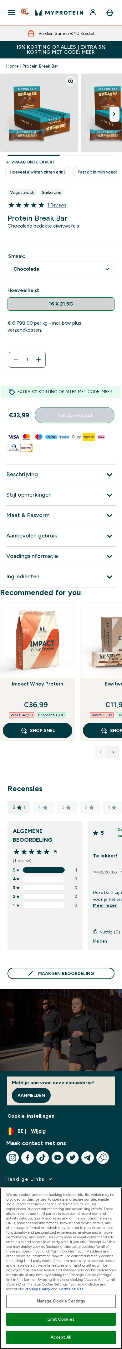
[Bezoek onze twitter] (72, 1157)
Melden (100, 941)
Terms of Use (71, 1289)
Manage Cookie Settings (61, 1301)
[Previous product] (100, 752)
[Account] (93, 12)
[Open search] (25, 12)
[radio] (61, 304)
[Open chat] (102, 1157)
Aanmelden (31, 1095)
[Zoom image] (71, 81)
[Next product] (113, 752)
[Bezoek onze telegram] (87, 1157)
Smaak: (16, 256)
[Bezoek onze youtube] (57, 1157)
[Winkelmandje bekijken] (109, 12)
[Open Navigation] (12, 12)
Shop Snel (42, 730)
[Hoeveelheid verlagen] (16, 359)
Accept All (61, 1337)
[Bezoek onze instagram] (12, 1157)
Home (12, 66)
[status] (27, 359)
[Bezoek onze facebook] (27, 1157)
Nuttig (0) (109, 931)
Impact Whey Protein (37, 683)
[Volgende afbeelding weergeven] (114, 114)
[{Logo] (59, 12)
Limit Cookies (61, 1319)
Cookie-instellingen (31, 1116)
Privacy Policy (37, 1289)
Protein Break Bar (40, 66)
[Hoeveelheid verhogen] (38, 359)
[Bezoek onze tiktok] (42, 1157)
